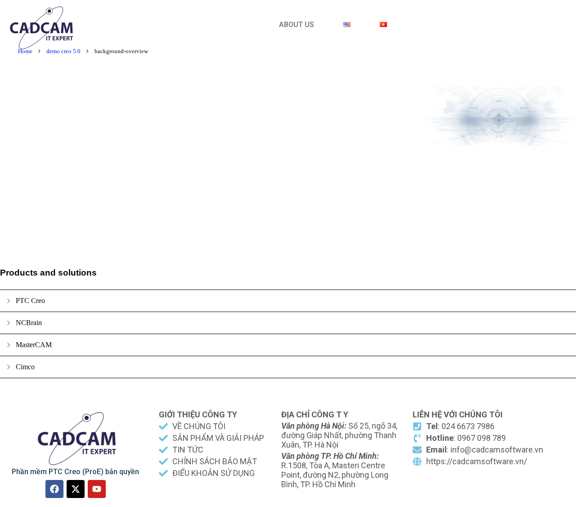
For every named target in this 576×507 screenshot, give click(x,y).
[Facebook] (54, 489)
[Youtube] (97, 489)
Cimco (25, 367)
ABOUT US (296, 24)
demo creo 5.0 (63, 51)
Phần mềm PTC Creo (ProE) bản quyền (75, 471)
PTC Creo (30, 300)
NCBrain (29, 322)
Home (25, 51)
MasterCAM (34, 345)
